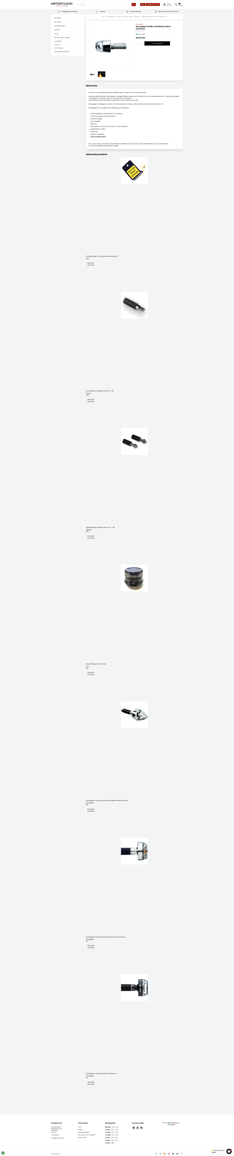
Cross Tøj (57, 44)
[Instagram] (137, 1127)
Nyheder (149, 4)
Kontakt (80, 1129)
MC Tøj (56, 33)
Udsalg (156, 4)
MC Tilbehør (57, 22)
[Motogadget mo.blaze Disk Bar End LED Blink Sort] (134, 1022)
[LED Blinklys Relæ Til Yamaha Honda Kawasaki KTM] (134, 205)
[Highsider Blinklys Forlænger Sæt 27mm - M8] (134, 476)
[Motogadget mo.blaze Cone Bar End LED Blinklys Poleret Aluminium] (134, 749)
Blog (142, 4)
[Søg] (134, 4)
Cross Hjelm (57, 41)
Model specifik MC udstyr (61, 51)
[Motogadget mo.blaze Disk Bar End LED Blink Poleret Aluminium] (134, 886)
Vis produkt (90, 265)
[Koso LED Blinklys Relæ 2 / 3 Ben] (134, 613)
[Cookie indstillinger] (3, 1153)
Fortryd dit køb (82, 1137)
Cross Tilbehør (58, 48)
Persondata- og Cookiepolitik (86, 1135)
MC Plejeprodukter (59, 26)
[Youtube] (141, 1127)
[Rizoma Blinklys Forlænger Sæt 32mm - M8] (134, 340)
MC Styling (57, 18)
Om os (80, 1127)
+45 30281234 (55, 1135)
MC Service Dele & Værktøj (62, 37)
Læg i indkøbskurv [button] (157, 43)
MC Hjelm (57, 30)
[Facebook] (133, 1127)
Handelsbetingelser (83, 1132)
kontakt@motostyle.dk (57, 1138)
